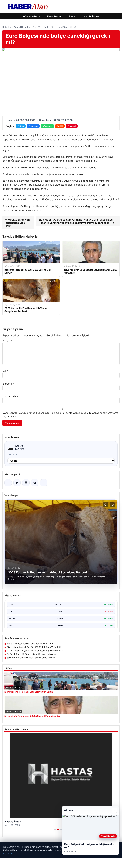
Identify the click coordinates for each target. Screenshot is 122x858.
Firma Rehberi (54, 16)
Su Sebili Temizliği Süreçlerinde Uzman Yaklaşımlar (31, 654)
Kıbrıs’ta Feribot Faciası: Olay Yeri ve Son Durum (30, 643)
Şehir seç (13, 454)
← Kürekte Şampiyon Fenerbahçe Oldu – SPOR (17, 223)
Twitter (21, 126)
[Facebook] (8, 482)
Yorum (7, 341)
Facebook (33, 126)
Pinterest (72, 126)
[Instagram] (26, 482)
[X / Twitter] (17, 482)
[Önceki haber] (105, 504)
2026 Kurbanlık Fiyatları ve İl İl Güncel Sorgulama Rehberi (35, 650)
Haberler (6, 27)
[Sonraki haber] (112, 504)
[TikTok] (43, 482)
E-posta (8, 383)
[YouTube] (34, 482)
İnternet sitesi (10, 396)
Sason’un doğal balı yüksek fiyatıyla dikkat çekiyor (31, 657)
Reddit (60, 126)
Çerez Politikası (90, 16)
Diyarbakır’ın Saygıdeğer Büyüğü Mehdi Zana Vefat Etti (34, 647)
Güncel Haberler (32, 16)
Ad (5, 371)
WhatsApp (47, 126)
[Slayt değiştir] (55, 829)
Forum (72, 16)
